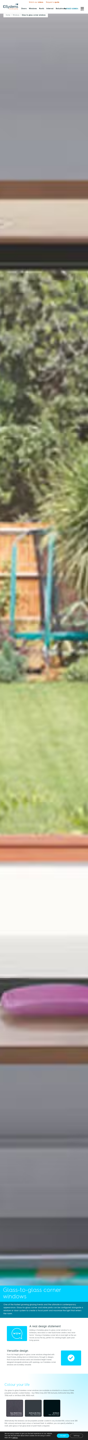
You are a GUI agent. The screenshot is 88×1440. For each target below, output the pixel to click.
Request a (52, 2)
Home (8, 15)
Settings (77, 1436)
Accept (63, 1436)
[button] (24, 9)
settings (15, 1438)
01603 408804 (72, 9)
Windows (16, 15)
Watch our (36, 2)
